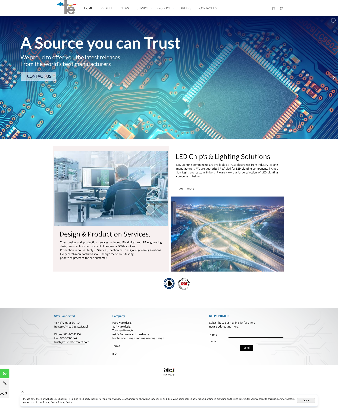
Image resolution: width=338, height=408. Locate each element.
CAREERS (185, 8)
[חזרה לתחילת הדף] (2, 394)
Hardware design (123, 323)
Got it (306, 400)
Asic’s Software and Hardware (130, 334)
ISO (114, 354)
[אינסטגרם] (281, 8)
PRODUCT (164, 8)
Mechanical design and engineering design (138, 338)
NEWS (125, 8)
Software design (122, 326)
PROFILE (107, 8)
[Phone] (4, 384)
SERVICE (143, 8)
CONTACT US (208, 8)
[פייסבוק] (274, 8)
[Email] (4, 393)
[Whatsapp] (4, 374)
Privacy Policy (65, 402)
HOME (88, 8)
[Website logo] (67, 7)
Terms (116, 346)
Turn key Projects (122, 330)
